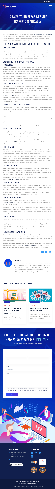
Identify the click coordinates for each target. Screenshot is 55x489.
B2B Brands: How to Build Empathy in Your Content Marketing (13, 310)
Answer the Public (14, 179)
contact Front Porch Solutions (29, 245)
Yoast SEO (13, 142)
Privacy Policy (16, 486)
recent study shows (9, 95)
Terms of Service (25, 486)
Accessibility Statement (37, 486)
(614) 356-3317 (48, 1)
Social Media (34, 301)
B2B (7, 301)
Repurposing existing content (10, 202)
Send (12, 394)
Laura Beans (18, 260)
